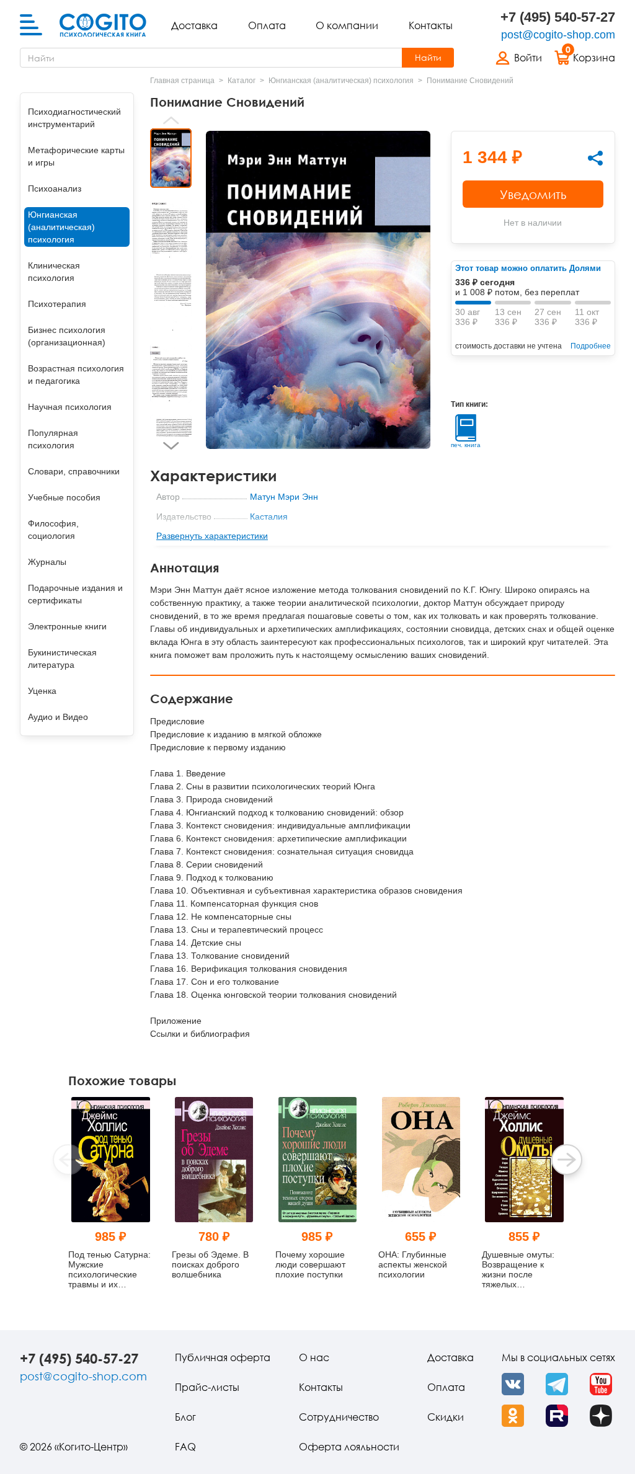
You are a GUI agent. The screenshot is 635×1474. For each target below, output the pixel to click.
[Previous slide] (171, 120)
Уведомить (533, 194)
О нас (314, 1357)
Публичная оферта (222, 1357)
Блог (185, 1417)
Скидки (445, 1417)
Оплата (267, 25)
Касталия (269, 517)
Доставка (194, 25)
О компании (347, 25)
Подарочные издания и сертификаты (75, 594)
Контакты (431, 25)
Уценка (42, 691)
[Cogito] (103, 25)
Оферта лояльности (349, 1447)
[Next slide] (171, 446)
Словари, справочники (74, 471)
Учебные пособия (64, 497)
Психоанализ (54, 188)
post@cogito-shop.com (558, 35)
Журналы (47, 562)
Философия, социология (53, 529)
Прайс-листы (207, 1387)
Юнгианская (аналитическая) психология (61, 227)
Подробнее (591, 346)
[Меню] (31, 25)
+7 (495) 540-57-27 (557, 17)
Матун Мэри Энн (284, 497)
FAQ (185, 1447)
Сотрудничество (339, 1417)
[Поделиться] (595, 158)
